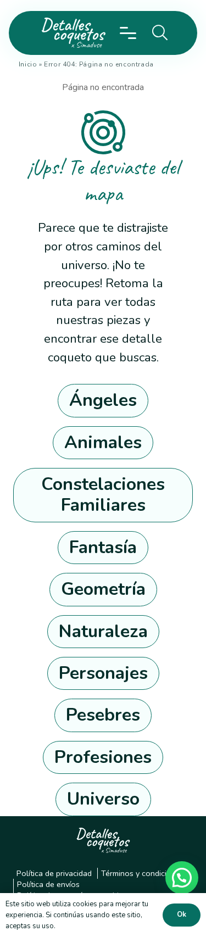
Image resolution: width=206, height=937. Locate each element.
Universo (103, 799)
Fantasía (103, 547)
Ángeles (103, 400)
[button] (128, 33)
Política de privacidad (54, 873)
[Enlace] (71, 33)
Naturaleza (103, 631)
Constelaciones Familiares (103, 494)
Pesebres (103, 715)
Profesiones (103, 757)
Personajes (103, 673)
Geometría (103, 589)
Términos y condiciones (142, 873)
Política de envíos (48, 884)
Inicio (28, 64)
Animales (103, 442)
